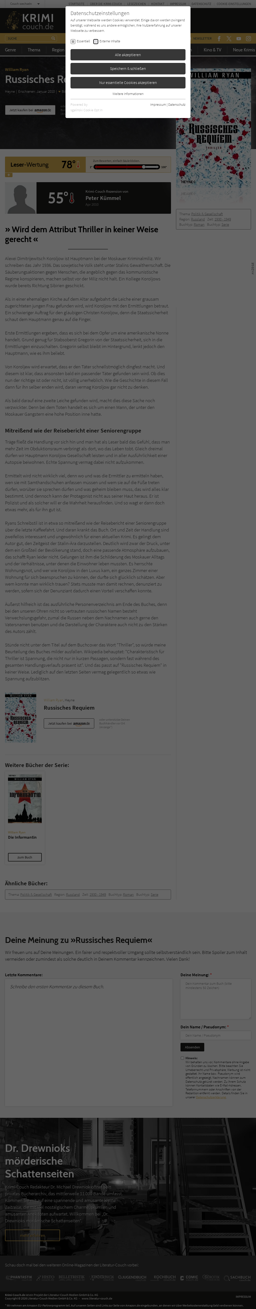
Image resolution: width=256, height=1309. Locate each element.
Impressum (158, 104)
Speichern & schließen (128, 68)
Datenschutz (177, 104)
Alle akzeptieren (128, 54)
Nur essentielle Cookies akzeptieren (128, 82)
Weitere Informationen (128, 93)
